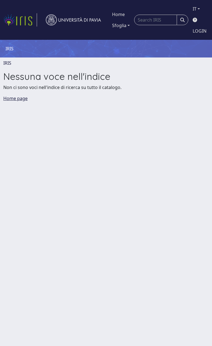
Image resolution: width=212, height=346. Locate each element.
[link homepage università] (73, 20)
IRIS (7, 63)
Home (118, 14)
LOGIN (199, 31)
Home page (15, 98)
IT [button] (195, 9)
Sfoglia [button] (119, 25)
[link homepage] (20, 20)
